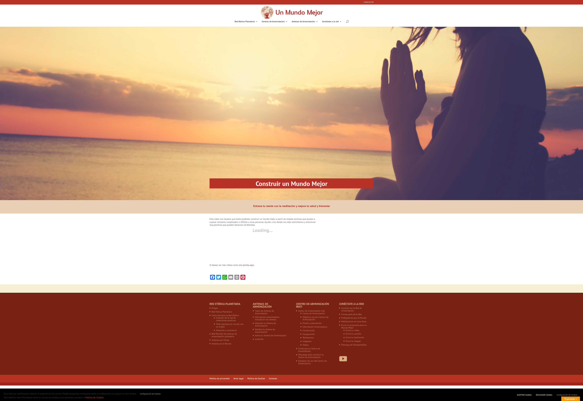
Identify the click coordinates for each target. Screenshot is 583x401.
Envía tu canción (353, 333)
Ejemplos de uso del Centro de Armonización (312, 362)
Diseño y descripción (312, 323)
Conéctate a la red (330, 21)
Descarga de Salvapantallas (354, 344)
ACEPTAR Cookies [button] (524, 395)
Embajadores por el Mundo (354, 317)
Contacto (368, 2)
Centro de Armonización (314, 313)
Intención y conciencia (226, 330)
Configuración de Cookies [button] (150, 393)
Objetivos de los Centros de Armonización (315, 318)
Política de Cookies (256, 378)
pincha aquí (248, 265)
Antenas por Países (220, 340)
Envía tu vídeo (352, 330)
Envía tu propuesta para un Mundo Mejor (354, 326)
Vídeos (306, 345)
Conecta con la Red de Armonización (351, 309)
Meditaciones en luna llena (353, 321)
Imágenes (307, 341)
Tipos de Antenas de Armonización (264, 312)
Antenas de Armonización (303, 21)
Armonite (259, 339)
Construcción (309, 330)
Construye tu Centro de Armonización (309, 349)
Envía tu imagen (353, 341)
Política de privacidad (220, 378)
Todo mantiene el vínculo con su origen (230, 325)
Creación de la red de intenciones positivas (226, 319)
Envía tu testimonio (355, 337)
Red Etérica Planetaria (245, 21)
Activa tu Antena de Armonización (270, 335)
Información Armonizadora (315, 326)
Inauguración (309, 334)
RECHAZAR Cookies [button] (544, 395)
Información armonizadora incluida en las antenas (267, 318)
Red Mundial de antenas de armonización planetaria (224, 335)
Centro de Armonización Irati (311, 310)
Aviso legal (239, 378)
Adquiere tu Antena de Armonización (265, 324)
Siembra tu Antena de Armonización (265, 330)
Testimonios (308, 337)
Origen (215, 308)
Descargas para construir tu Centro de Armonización (311, 356)
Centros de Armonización (273, 21)
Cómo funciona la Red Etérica (225, 315)
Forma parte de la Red (351, 314)
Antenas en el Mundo (221, 343)
